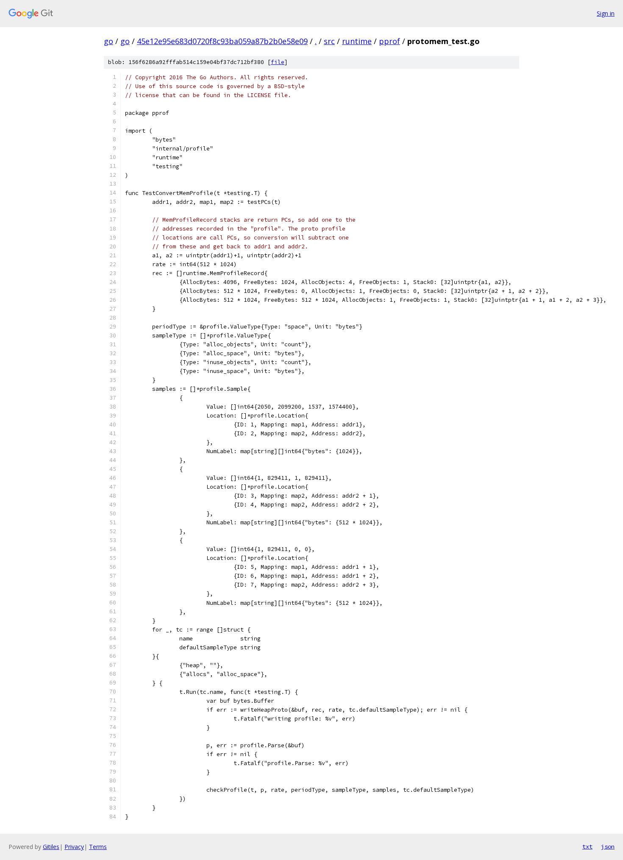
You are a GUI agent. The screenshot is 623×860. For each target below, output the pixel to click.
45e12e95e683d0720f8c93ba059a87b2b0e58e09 (222, 41)
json (608, 846)
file (277, 62)
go (108, 41)
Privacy (74, 847)
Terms (98, 847)
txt (587, 846)
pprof (389, 41)
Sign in (606, 13)
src (329, 41)
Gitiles (51, 847)
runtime (357, 41)
